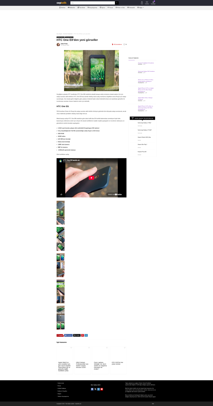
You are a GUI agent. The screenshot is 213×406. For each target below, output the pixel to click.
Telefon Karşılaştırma (63, 396)
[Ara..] (117, 2)
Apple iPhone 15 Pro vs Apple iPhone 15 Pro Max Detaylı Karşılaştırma (146, 89)
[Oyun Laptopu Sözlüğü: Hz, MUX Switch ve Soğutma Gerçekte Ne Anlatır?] (100, 353)
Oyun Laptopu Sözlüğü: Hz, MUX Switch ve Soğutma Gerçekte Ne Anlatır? (100, 366)
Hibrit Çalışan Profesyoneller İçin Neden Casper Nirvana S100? (82, 365)
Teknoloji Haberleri (69, 37)
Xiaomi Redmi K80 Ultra (144, 137)
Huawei (139, 154)
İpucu (103, 7)
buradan (146, 396)
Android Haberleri (67, 33)
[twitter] (95, 389)
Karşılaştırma (93, 7)
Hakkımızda (61, 383)
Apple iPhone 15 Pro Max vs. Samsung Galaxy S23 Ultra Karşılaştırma (145, 107)
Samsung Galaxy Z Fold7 (145, 130)
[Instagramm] (98, 389)
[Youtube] (101, 389)
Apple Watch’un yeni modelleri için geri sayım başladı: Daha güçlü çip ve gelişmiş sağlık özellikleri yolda (64, 367)
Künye (59, 385)
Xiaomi (139, 140)
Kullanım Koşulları (62, 391)
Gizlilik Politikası (62, 388)
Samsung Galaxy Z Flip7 (144, 122)
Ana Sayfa (59, 33)
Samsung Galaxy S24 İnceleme (146, 71)
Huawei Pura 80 (142, 151)
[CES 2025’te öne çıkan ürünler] (118, 353)
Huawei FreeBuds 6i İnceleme (146, 63)
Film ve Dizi (121, 7)
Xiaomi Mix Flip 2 (142, 144)
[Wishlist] (147, 2)
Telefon (63, 7)
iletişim (59, 393)
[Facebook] (92, 389)
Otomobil (132, 7)
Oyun (111, 7)
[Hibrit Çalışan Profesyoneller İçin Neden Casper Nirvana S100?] (83, 353)
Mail (153, 403)
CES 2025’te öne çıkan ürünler (117, 363)
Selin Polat (64, 43)
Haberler (72, 7)
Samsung (140, 125)
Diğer (141, 7)
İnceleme (82, 7)
